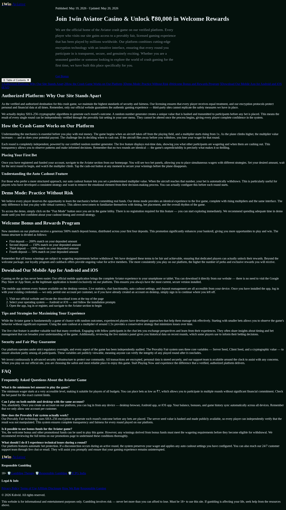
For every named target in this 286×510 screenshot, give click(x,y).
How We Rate (71, 488)
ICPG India (77, 473)
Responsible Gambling (51, 473)
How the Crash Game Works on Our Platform (93, 84)
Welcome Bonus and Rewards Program (194, 84)
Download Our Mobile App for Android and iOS (251, 84)
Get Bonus (62, 76)
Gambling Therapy (20, 473)
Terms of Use (28, 488)
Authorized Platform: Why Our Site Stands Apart (32, 84)
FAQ (5, 87)
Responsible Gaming (93, 488)
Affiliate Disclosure (49, 488)
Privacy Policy (10, 488)
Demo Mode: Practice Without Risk (145, 84)
